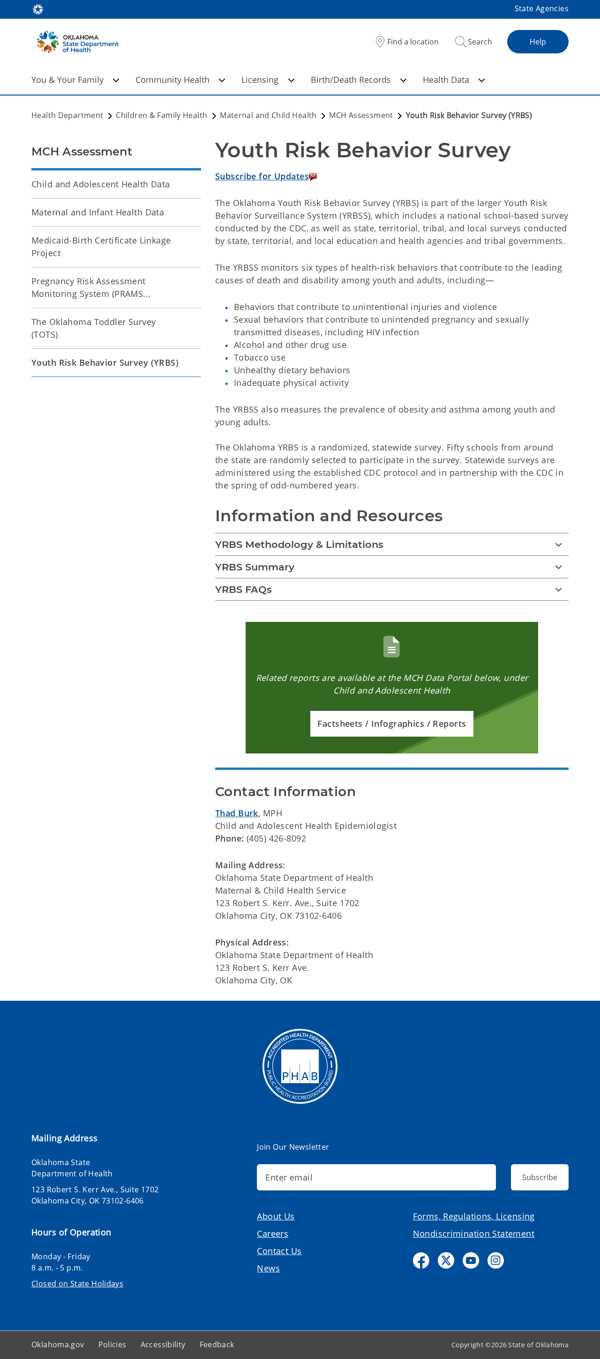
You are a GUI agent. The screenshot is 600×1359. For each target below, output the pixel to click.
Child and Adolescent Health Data (100, 184)
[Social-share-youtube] (471, 1260)
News (268, 1268)
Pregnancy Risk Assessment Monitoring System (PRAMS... (91, 287)
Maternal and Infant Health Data (97, 212)
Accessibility (163, 1344)
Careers (272, 1233)
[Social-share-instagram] (496, 1260)
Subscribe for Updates (262, 176)
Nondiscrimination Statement (473, 1233)
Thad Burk (236, 813)
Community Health (172, 79)
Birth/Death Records (351, 79)
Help (538, 42)
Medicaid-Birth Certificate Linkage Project (101, 247)
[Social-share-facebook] (421, 1260)
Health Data (446, 79)
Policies (112, 1344)
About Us (275, 1216)
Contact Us (279, 1250)
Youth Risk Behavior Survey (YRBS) (105, 362)
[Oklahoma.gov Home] (38, 8)
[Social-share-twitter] (446, 1260)
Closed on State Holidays (77, 1283)
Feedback (217, 1344)
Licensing (259, 79)
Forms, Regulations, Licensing (474, 1216)
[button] (391, 724)
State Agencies (542, 8)
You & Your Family (67, 79)
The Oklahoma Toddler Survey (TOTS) (93, 328)
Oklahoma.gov (57, 1344)
